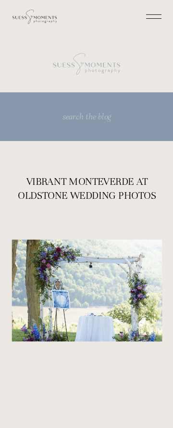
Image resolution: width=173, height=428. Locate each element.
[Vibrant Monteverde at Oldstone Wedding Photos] (87, 291)
